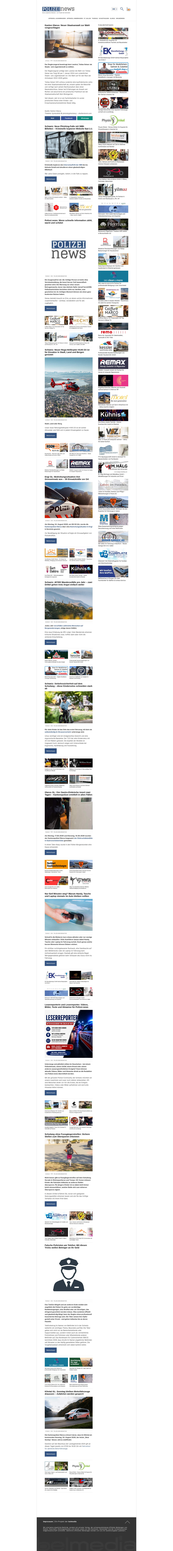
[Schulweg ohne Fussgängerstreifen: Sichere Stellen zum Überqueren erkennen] (69, 1155)
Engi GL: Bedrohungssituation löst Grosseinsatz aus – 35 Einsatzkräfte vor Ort (67, 478)
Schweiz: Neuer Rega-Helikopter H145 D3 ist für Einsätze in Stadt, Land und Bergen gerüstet (67, 352)
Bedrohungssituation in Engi (81, 527)
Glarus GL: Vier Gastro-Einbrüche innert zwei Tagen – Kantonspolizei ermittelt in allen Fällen (68, 793)
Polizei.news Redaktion (60, 60)
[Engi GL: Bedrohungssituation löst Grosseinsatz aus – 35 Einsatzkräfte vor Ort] (69, 500)
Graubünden (120, 18)
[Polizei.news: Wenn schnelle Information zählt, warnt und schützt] (69, 250)
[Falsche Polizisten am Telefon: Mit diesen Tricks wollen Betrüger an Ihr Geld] (69, 1274)
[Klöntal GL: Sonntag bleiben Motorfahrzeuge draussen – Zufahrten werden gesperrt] (69, 1413)
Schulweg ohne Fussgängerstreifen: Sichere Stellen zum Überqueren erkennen (67, 1135)
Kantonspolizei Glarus (53, 527)
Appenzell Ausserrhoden (57, 18)
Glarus (112, 18)
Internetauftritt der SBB (73, 165)
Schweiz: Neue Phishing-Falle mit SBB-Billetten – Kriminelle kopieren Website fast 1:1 (68, 127)
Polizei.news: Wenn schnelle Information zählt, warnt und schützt (68, 221)
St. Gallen (87, 18)
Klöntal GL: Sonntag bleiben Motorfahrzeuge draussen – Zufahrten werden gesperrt (67, 1392)
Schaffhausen (104, 18)
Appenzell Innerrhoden (75, 18)
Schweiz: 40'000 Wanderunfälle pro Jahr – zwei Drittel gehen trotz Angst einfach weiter (68, 583)
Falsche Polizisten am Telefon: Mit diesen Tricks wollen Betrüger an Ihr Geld (66, 1246)
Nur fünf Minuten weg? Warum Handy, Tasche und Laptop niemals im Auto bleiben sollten (68, 895)
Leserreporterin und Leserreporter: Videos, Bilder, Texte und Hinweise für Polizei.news (66, 1005)
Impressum (48, 1522)
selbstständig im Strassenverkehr (58, 732)
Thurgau (95, 18)
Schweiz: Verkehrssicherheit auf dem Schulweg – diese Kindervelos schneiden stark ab (68, 686)
